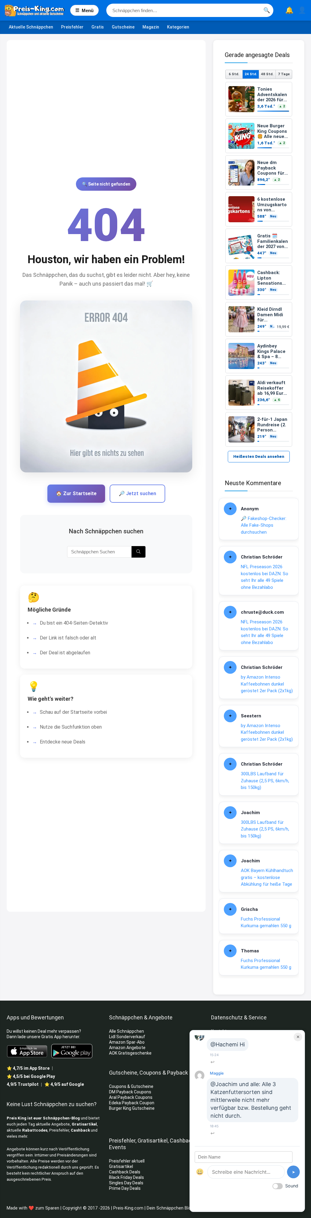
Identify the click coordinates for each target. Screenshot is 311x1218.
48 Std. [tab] (267, 74)
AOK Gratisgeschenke (130, 1053)
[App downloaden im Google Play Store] (71, 1051)
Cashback (80, 1130)
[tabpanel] (258, 264)
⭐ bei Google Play (31, 1076)
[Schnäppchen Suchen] (138, 552)
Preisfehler (72, 27)
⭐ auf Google (64, 1084)
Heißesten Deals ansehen (258, 456)
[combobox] (189, 10)
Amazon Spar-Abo (127, 1042)
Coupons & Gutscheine (131, 1086)
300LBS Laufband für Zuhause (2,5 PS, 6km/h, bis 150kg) (265, 780)
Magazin (150, 27)
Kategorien (178, 27)
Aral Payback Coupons (130, 1097)
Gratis (97, 27)
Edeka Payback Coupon (131, 1102)
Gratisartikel (84, 1124)
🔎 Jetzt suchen (137, 493)
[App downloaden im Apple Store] (27, 1051)
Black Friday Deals (126, 1177)
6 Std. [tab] (234, 74)
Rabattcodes (34, 1130)
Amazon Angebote (127, 1047)
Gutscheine (123, 27)
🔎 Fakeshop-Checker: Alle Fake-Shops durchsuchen (263, 525)
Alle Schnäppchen (126, 1031)
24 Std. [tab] (250, 74)
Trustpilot (23, 1084)
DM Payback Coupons (130, 1091)
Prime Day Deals (125, 1188)
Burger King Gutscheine (132, 1108)
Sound (291, 1185)
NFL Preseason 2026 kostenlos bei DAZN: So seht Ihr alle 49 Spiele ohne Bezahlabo (264, 577)
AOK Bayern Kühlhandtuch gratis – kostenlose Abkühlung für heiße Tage (267, 877)
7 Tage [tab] (284, 74)
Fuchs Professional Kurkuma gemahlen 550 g (266, 922)
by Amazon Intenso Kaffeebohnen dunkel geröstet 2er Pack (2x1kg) (267, 683)
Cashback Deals (124, 1171)
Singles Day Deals (126, 1182)
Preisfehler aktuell (127, 1161)
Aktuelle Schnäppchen (31, 27)
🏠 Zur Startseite (76, 493)
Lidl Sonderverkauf (127, 1036)
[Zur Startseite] (37, 10)
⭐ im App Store (28, 1068)
